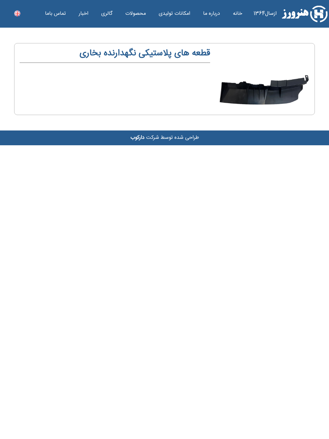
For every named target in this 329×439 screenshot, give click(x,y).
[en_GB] (17, 13)
